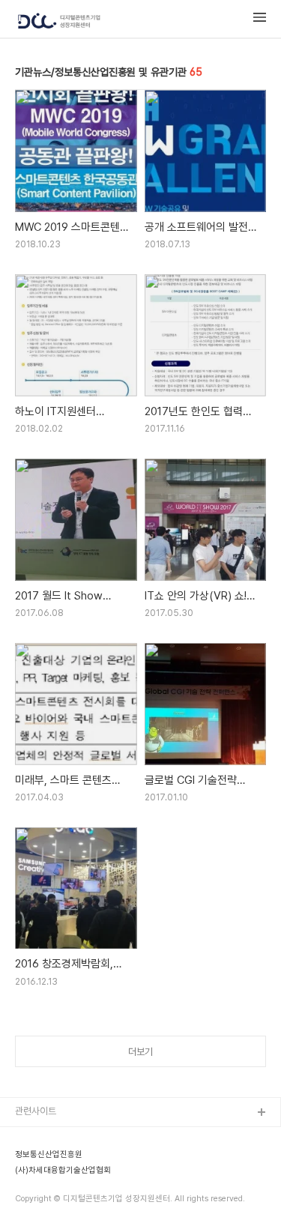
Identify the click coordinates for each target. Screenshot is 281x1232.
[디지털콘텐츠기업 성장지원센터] (59, 22)
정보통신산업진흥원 (48, 1154)
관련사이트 (35, 1111)
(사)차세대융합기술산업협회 (63, 1170)
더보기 (140, 1051)
